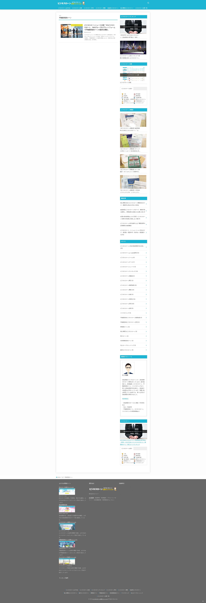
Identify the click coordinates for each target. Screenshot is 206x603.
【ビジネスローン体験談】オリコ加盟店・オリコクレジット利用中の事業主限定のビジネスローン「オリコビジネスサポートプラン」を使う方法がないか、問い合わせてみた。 (130, 171)
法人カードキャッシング (128, 345)
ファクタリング (139, 102)
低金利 (125, 95)
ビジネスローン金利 (126, 308)
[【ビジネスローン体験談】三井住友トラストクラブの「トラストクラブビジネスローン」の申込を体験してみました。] (133, 182)
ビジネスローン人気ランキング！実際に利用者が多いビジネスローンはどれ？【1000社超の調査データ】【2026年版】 (130, 57)
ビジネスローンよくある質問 (129, 252)
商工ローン (124, 336)
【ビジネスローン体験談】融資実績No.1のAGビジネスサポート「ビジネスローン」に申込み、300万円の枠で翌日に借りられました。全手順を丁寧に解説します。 (130, 130)
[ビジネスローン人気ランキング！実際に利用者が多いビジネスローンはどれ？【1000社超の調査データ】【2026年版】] (133, 47)
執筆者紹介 (125, 398)
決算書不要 (138, 97)
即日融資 (138, 94)
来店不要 (126, 97)
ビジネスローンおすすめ (64, 8)
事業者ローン (127, 101)
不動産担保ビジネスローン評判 (130, 322)
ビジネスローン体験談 (127, 276)
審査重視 (138, 95)
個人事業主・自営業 (129, 99)
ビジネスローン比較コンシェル (100, 599)
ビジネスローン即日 (89, 8)
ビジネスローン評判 (127, 303)
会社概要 (91, 497)
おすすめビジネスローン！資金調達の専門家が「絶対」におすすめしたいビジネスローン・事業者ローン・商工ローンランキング (133, 442)
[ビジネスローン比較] (133, 74)
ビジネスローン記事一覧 (141, 8)
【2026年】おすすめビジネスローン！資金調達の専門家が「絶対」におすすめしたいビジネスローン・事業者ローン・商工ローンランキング (130, 36)
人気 (125, 94)
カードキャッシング (129, 102)
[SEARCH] (148, 3)
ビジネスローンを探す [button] (127, 88)
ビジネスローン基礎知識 (128, 285)
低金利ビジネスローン (113, 8)
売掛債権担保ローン (126, 340)
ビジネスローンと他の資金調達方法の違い (132, 247)
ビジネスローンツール (127, 257)
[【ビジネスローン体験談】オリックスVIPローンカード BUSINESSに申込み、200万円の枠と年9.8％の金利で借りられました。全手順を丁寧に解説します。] (133, 140)
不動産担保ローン (140, 101)
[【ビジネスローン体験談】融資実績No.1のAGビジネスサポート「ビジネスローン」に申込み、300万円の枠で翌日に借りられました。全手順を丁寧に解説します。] (133, 120)
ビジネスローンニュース (128, 266)
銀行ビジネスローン (141, 99)
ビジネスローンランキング (129, 271)
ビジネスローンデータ (127, 262)
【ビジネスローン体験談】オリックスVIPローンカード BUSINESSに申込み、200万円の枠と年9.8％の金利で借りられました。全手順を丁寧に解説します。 (130, 150)
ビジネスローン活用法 (127, 299)
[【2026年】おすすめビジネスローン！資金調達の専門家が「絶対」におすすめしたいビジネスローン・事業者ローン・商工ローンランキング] (133, 27)
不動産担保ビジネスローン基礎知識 (131, 317)
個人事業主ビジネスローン (126, 8)
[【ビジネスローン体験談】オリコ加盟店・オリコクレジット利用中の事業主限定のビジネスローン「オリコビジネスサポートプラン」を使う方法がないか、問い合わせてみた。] (133, 161)
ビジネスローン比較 (77, 8)
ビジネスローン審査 (101, 8)
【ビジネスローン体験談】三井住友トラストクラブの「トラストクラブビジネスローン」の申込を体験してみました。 (130, 192)
